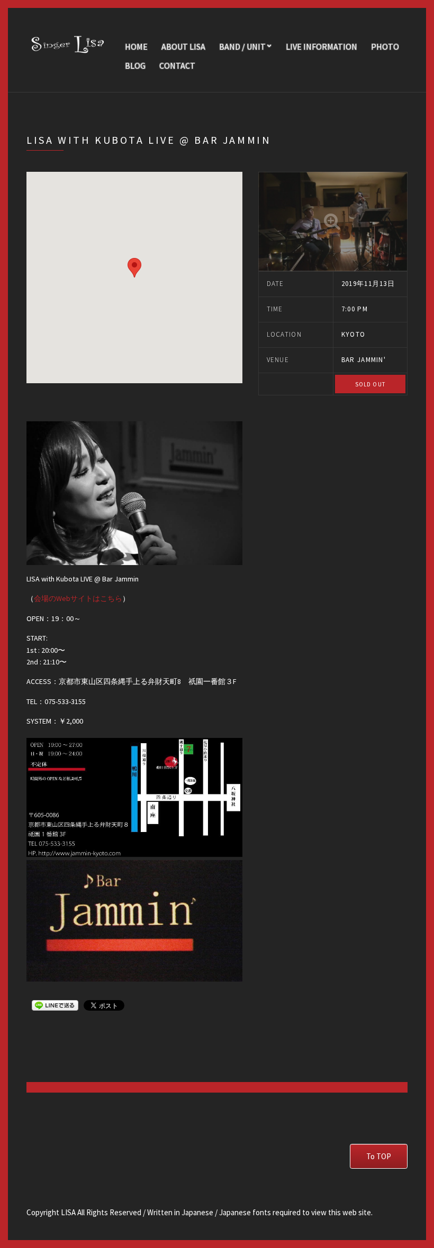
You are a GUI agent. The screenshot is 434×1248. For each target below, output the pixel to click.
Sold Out (370, 384)
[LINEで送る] (55, 1005)
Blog (135, 65)
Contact (177, 65)
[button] (134, 268)
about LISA (183, 46)
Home (136, 46)
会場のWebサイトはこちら (78, 598)
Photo (385, 46)
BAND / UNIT (242, 46)
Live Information (321, 46)
